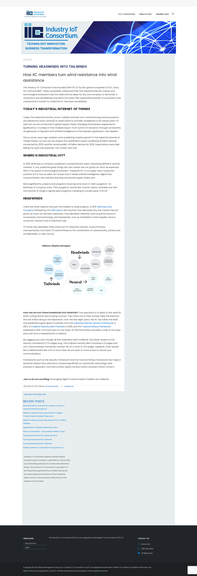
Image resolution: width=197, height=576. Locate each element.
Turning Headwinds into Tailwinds (37, 439)
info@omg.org (147, 553)
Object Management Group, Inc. (51, 567)
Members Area (162, 14)
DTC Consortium (127, 14)
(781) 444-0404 (147, 549)
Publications (145, 14)
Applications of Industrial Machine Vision (40, 427)
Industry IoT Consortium (98, 288)
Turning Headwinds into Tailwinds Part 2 (40, 435)
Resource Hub (30, 543)
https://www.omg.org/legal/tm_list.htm (39, 571)
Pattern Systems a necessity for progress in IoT (43, 447)
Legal (27, 547)
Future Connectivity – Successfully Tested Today (44, 431)
